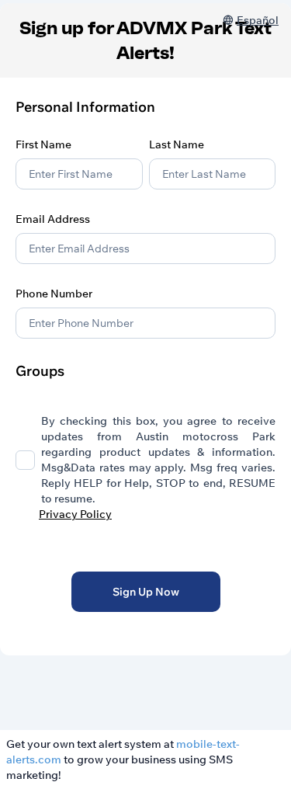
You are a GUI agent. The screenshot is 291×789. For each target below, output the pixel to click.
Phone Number (54, 294)
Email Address (53, 219)
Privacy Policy (75, 514)
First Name (43, 144)
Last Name (176, 144)
